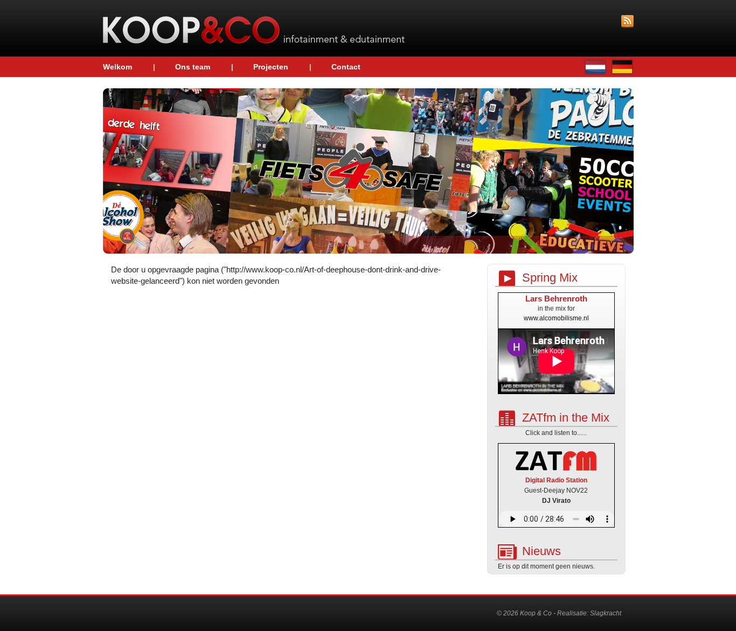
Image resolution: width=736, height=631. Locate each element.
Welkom (117, 66)
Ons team (192, 66)
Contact (345, 66)
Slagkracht (605, 613)
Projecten (270, 66)
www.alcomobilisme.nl (556, 318)
